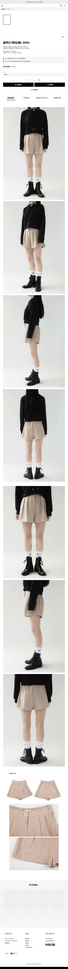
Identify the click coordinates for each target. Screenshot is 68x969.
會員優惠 (27, 940)
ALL (13, 9)
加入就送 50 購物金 (50, 940)
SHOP (8, 9)
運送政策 (27, 945)
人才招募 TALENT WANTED (11, 940)
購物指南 (27, 938)
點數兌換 (27, 943)
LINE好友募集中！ (49, 938)
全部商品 (3, 9)
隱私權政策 (7, 943)
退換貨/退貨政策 (28, 947)
